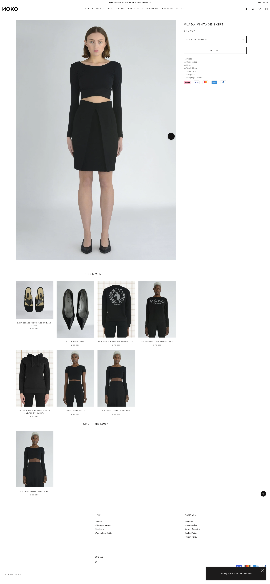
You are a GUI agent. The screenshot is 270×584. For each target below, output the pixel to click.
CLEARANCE (153, 8)
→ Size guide (189, 75)
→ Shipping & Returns (193, 78)
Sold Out (215, 50)
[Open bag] (266, 8)
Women (100, 8)
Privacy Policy (191, 537)
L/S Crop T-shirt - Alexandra (116, 411)
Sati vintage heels (75, 342)
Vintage (120, 8)
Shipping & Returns (103, 525)
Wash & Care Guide (103, 533)
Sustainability (191, 525)
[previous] (20, 136)
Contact (98, 521)
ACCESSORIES (135, 8)
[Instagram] (96, 562)
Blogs (180, 8)
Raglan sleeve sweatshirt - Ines (157, 342)
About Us (167, 8)
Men (110, 8)
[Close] (262, 570)
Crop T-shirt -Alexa (75, 411)
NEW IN (89, 8)
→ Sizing (188, 65)
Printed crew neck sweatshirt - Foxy (116, 342)
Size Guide (99, 529)
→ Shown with (190, 71)
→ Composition (190, 62)
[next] (171, 136)
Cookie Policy (191, 533)
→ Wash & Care (190, 68)
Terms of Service (192, 529)
